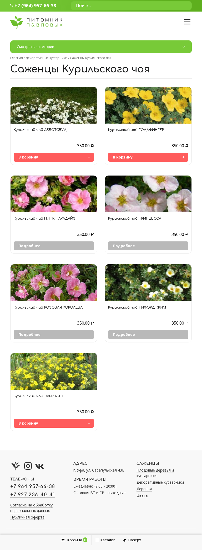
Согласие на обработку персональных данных (31, 508)
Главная (16, 58)
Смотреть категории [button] (35, 46)
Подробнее (29, 245)
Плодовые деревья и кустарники (155, 473)
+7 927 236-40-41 (32, 494)
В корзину (28, 157)
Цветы (142, 495)
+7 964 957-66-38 (32, 486)
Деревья (144, 488)
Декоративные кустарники (46, 58)
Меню (187, 22)
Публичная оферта (27, 517)
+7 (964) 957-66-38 (35, 5)
